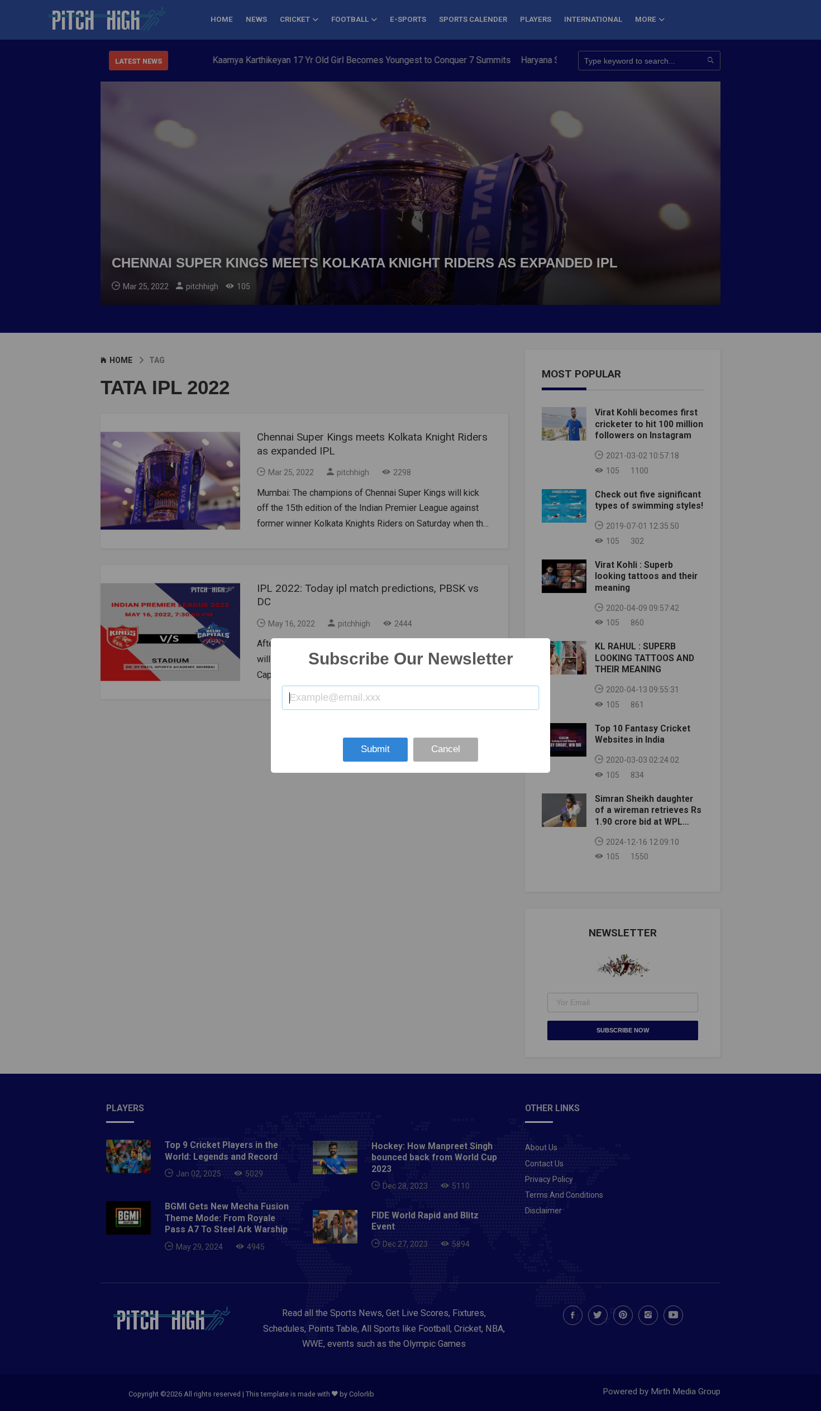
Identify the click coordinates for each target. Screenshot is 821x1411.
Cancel (445, 749)
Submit (375, 749)
